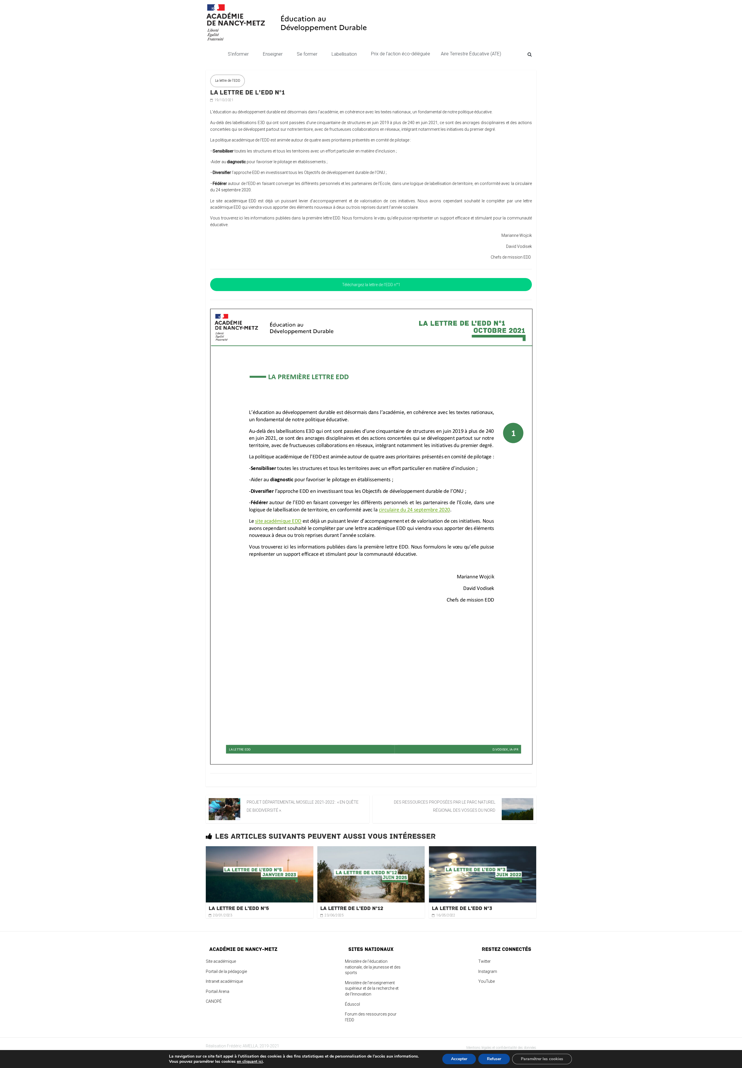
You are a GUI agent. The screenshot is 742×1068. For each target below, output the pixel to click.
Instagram (487, 971)
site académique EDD (236, 201)
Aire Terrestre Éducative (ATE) (471, 54)
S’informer (238, 54)
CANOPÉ (214, 1001)
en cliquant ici (250, 1061)
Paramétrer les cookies (542, 1059)
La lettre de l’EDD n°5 (239, 908)
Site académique (221, 961)
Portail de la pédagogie (226, 971)
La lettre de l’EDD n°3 (462, 908)
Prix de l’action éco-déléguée (401, 54)
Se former (307, 54)
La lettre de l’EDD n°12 (351, 908)
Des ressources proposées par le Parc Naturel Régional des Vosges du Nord (444, 806)
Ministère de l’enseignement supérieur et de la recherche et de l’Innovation (372, 988)
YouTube (486, 981)
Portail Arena (217, 991)
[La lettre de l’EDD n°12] (371, 849)
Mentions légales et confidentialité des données (501, 1048)
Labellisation (344, 54)
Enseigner (273, 54)
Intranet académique (224, 981)
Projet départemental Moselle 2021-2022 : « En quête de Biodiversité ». (303, 806)
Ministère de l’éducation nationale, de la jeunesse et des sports (373, 967)
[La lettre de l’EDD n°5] (259, 849)
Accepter (459, 1059)
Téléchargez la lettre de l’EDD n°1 (371, 284)
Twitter (484, 961)
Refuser (494, 1059)
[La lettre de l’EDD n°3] (483, 849)
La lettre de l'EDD (227, 81)
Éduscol (352, 1004)
